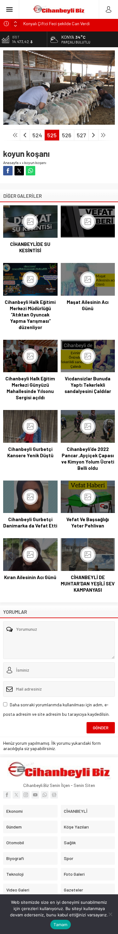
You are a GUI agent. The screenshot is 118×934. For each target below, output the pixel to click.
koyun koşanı (35, 162)
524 (37, 135)
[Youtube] (35, 795)
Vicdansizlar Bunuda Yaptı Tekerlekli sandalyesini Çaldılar (88, 385)
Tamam (60, 924)
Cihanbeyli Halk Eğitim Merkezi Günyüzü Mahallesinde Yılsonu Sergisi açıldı (30, 388)
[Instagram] (26, 795)
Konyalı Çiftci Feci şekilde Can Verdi (56, 23)
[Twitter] (16, 795)
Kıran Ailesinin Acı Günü (30, 577)
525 (52, 135)
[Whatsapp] (44, 795)
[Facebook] (7, 795)
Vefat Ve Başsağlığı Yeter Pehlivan (87, 522)
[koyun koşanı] (59, 122)
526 (66, 135)
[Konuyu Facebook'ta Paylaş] (8, 170)
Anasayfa (11, 162)
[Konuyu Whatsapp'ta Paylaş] (30, 170)
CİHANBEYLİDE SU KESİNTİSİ (30, 247)
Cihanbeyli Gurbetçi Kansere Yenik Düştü (30, 452)
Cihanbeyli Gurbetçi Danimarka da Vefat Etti (30, 522)
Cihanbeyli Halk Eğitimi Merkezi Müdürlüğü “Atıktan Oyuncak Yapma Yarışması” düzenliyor (30, 314)
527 (81, 135)
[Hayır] (110, 914)
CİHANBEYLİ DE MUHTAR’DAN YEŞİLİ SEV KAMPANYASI (88, 583)
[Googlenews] (54, 795)
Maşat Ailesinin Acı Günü (88, 305)
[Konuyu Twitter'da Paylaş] (19, 170)
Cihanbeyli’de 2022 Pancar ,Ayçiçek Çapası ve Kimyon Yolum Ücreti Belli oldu (87, 458)
